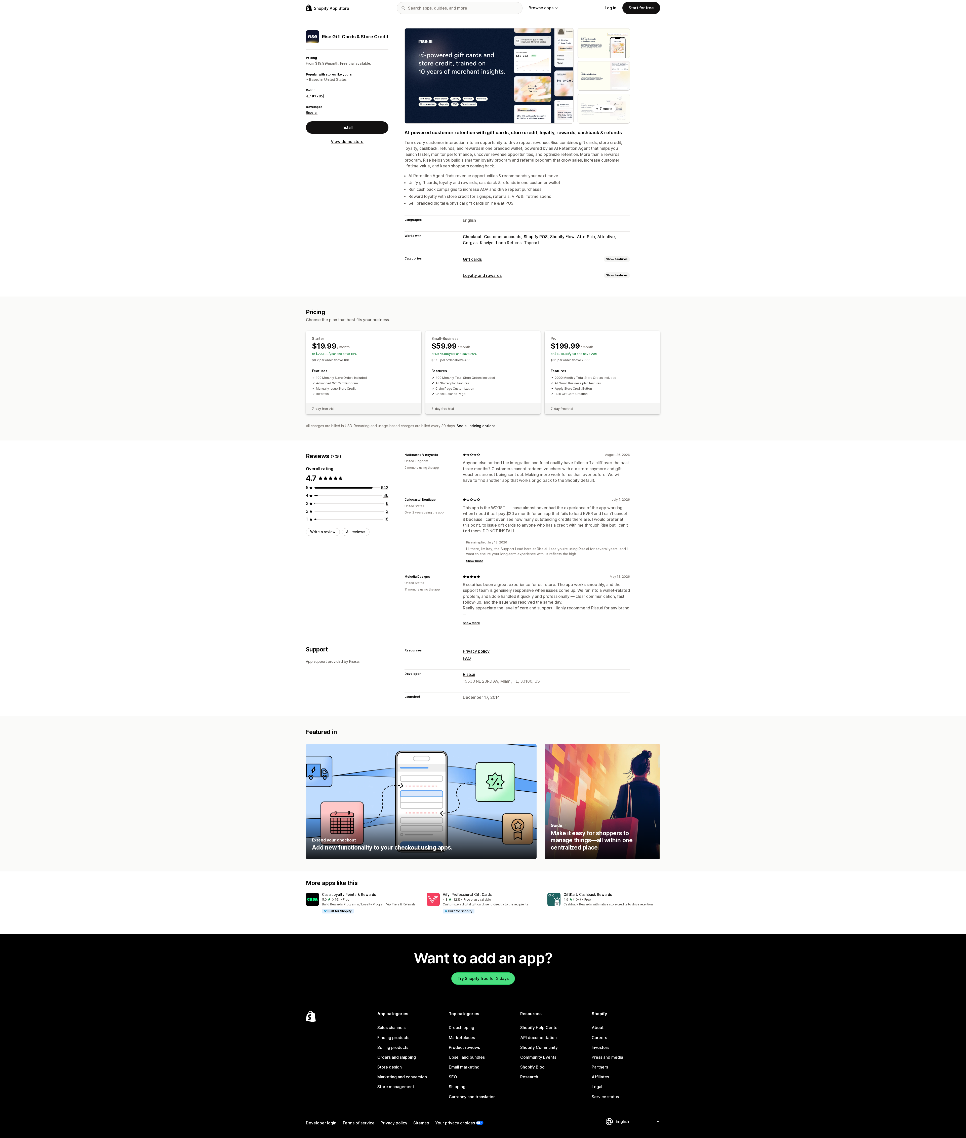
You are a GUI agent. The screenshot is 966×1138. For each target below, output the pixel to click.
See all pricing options (476, 426)
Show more (474, 561)
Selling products (392, 1047)
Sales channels (391, 1027)
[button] (362, 903)
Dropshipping (461, 1027)
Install (347, 127)
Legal (597, 1086)
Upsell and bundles (467, 1057)
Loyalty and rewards (482, 275)
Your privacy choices (455, 1122)
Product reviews (464, 1047)
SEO (453, 1076)
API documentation (538, 1037)
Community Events (538, 1057)
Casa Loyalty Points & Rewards (349, 894)
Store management (395, 1086)
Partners (600, 1067)
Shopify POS (536, 236)
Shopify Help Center (539, 1027)
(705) (319, 96)
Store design (389, 1067)
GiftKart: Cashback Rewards (588, 894)
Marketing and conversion (402, 1076)
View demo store (347, 141)
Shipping (457, 1086)
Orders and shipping (396, 1057)
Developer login (321, 1122)
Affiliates (600, 1076)
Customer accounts (502, 236)
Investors (600, 1047)
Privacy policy (476, 651)
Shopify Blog (532, 1067)
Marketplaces (462, 1037)
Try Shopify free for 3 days (483, 978)
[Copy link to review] (441, 455)
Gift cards (472, 259)
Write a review (323, 532)
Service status (605, 1096)
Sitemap (421, 1122)
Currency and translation (472, 1096)
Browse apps (541, 7)
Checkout (472, 236)
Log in (610, 7)
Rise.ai (311, 112)
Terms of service (358, 1122)
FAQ (467, 658)
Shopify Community (539, 1047)
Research (529, 1076)
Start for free (641, 7)
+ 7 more (604, 108)
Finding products (393, 1037)
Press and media (607, 1057)
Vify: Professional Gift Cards (467, 894)
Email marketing (464, 1067)
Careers (599, 1037)
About (597, 1027)
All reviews (355, 532)
